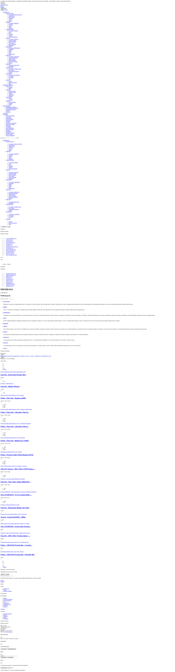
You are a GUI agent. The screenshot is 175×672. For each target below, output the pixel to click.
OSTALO (8, 80)
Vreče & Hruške (12, 102)
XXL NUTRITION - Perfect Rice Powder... (16, 526)
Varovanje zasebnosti (7, 599)
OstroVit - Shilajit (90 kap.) (10, 386)
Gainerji (10, 25)
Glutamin (11, 34)
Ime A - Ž (19, 356)
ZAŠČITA (8, 90)
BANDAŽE (8, 97)
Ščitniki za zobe (12, 91)
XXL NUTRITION (10, 135)
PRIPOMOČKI (6, 106)
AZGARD (8, 117)
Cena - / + (28, 356)
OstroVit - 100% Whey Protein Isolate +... (15, 536)
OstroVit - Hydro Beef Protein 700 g (13, 375)
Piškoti (10, 50)
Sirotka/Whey (12, 16)
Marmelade (11, 45)
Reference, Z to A (47, 356)
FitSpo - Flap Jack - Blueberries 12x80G (15, 441)
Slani (10, 53)
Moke (10, 27)
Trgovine (5, 606)
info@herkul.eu (9, 631)
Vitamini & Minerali (13, 57)
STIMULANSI (9, 67)
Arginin (10, 35)
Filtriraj (2, 357)
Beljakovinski (12, 54)
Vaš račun (3, 609)
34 (3, 368)
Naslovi (5, 617)
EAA (10, 32)
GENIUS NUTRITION (11, 123)
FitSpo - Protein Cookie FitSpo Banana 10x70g (17, 455)
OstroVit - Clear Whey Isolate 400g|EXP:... (16, 482)
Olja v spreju (11, 43)
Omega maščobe (12, 60)
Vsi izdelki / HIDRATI (14, 23)
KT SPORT (8, 126)
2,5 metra (11, 99)
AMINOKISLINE (10, 29)
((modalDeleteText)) (12, 649)
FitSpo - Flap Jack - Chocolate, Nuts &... (15, 412)
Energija (10, 72)
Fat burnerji (11, 76)
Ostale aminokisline (13, 37)
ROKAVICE (9, 86)
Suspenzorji (11, 94)
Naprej (4, 369)
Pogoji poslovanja (7, 600)
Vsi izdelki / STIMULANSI (15, 69)
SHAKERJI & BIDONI (11, 107)
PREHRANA (6, 12)
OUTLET (5, 113)
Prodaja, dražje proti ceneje (7, 356)
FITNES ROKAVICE (11, 109)
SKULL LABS (9, 134)
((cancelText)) (3, 649)
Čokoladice (11, 49)
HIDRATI (8, 22)
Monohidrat (11, 66)
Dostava (5, 598)
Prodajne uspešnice (7, 591)
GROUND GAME (10, 124)
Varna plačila (6, 603)
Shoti (10, 83)
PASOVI (8, 110)
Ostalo (10, 104)
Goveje (10, 19)
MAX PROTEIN (10, 128)
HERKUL (8, 125)
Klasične (11, 87)
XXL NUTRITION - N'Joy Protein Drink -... (16, 495)
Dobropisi (5, 616)
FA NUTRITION (10, 119)
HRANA (8, 38)
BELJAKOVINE (10, 13)
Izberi (2, 354)
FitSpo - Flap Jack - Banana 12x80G (13, 398)
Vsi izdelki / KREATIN (14, 65)
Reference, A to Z (39, 356)
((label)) (2, 656)
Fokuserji (11, 103)
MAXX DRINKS (10, 129)
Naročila (5, 615)
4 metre (10, 98)
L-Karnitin (11, 77)
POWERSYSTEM (10, 133)
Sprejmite (3, 2)
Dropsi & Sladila (12, 44)
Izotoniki (11, 28)
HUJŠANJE (8, 73)
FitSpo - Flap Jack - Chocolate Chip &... (15, 426)
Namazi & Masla (12, 40)
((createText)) (10, 657)
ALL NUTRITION (10, 115)
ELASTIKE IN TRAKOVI (12, 108)
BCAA (10, 33)
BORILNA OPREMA (8, 85)
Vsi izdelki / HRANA (13, 39)
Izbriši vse (3, 226)
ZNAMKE (5, 114)
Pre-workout (11, 70)
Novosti (5, 590)
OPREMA (8, 101)
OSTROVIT (9, 131)
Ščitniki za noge (12, 92)
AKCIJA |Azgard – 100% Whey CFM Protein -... (18, 469)
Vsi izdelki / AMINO (13, 30)
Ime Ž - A (24, 356)
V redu (9, 226)
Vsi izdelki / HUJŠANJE (14, 75)
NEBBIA (8, 130)
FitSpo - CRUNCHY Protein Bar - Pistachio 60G (18, 554)
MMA (10, 88)
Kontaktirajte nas (4, 4)
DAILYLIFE (9, 118)
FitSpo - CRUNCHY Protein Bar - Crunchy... (16, 545)
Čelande (10, 93)
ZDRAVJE (8, 55)
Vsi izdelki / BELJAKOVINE (15, 14)
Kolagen (10, 62)
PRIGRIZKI (8, 46)
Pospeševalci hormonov (14, 71)
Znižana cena (6, 588)
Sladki (10, 51)
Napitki (10, 81)
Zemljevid (5, 605)
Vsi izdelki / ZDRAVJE (14, 56)
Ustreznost (15, 356)
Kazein (10, 21)
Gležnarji (11, 96)
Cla (9, 78)
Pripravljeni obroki (13, 82)
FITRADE (8, 120)
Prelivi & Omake (12, 41)
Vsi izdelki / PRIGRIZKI (14, 48)
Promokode (5, 618)
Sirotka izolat (11, 17)
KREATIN (8, 64)
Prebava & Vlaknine (13, 61)
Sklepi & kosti (12, 59)
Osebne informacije (7, 613)
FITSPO (8, 122)
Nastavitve (3, 3)
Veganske (11, 18)
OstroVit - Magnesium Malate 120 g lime (15, 508)
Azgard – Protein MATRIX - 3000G (13, 517)
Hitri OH (11, 24)
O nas (4, 601)
